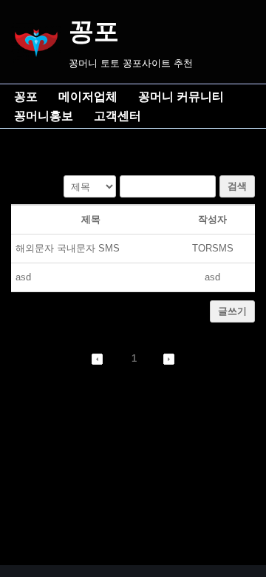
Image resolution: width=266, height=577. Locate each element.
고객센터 (117, 115)
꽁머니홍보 (43, 115)
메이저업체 (87, 96)
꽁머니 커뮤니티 (181, 96)
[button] (97, 358)
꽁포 (26, 96)
